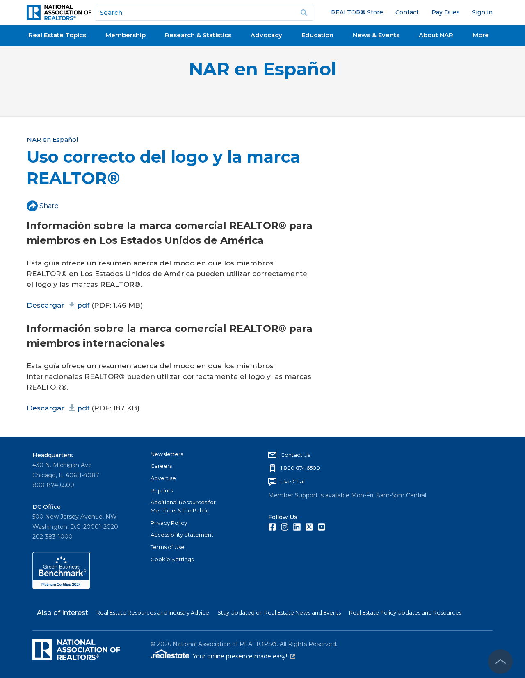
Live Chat (293, 481)
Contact (407, 12)
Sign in (482, 12)
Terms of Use (168, 547)
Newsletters (167, 454)
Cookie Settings (172, 559)
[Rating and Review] (61, 587)
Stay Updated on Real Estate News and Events (279, 612)
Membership (125, 35)
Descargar (58, 305)
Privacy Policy (169, 522)
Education (317, 35)
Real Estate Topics (57, 35)
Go (304, 13)
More (480, 35)
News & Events (376, 35)
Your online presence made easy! (244, 656)
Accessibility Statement (182, 534)
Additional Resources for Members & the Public (183, 506)
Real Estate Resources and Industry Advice (152, 612)
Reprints (162, 490)
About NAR (436, 35)
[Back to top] (500, 661)
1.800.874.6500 (300, 468)
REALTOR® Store (357, 12)
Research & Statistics (198, 35)
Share (49, 206)
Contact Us (295, 454)
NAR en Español (262, 69)
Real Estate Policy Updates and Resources (405, 612)
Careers (161, 466)
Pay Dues (445, 12)
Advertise (163, 478)
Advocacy (266, 35)
